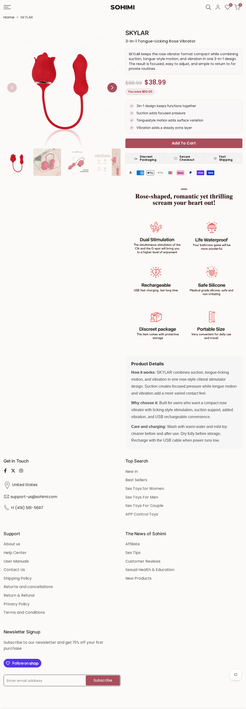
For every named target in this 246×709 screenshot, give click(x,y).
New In (131, 471)
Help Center (15, 552)
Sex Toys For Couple (144, 505)
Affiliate (132, 544)
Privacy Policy (17, 604)
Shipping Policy (18, 578)
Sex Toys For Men (141, 497)
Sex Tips (133, 552)
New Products (138, 578)
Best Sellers (136, 480)
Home (9, 17)
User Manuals (16, 561)
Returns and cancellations (28, 586)
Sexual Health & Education (149, 569)
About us (12, 544)
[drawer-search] (208, 7)
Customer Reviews (142, 561)
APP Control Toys (141, 514)
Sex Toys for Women (144, 488)
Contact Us (14, 569)
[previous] (12, 87)
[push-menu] (7, 7)
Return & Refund (19, 595)
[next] (112, 87)
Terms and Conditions (24, 612)
